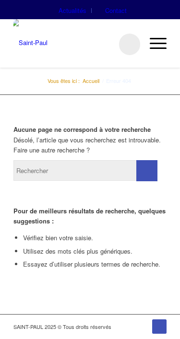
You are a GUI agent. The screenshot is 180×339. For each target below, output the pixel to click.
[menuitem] (73, 10)
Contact (116, 10)
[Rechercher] (124, 43)
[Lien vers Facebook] (159, 326)
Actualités (72, 10)
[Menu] (153, 43)
